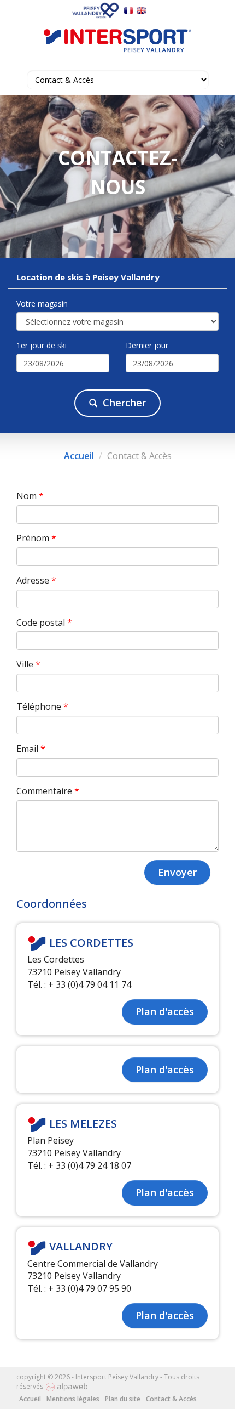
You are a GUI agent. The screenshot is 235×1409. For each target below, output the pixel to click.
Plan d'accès (165, 1011)
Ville (28, 664)
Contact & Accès (171, 1399)
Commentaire (47, 791)
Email (30, 749)
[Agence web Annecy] (67, 1386)
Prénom (36, 538)
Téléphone (42, 706)
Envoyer (177, 872)
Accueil (79, 456)
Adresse (36, 580)
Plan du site (122, 1399)
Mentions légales (72, 1399)
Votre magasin (42, 303)
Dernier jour (147, 345)
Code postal (44, 622)
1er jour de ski (41, 345)
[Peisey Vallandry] (96, 9)
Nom (30, 496)
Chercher (124, 402)
